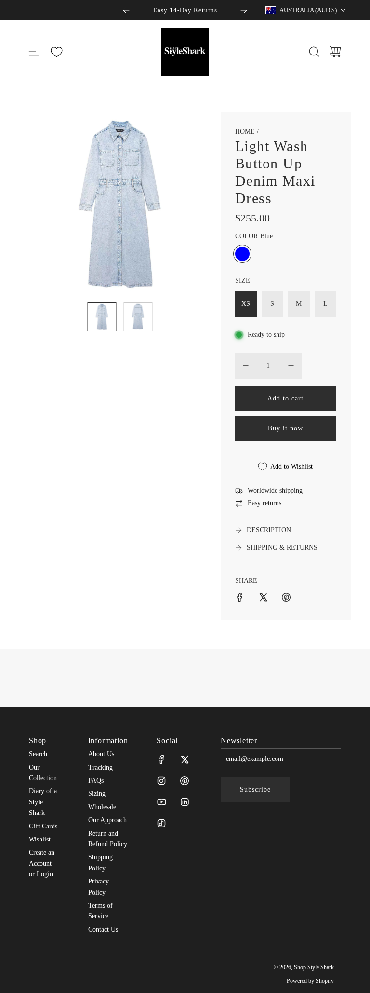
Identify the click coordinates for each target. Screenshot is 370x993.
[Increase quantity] (291, 365)
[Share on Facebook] (240, 599)
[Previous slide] (126, 10)
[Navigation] (34, 52)
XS (245, 303)
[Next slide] (243, 10)
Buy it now (285, 428)
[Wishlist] (56, 51)
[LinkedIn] (184, 802)
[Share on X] (263, 599)
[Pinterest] (184, 780)
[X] (184, 759)
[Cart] (335, 51)
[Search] (314, 51)
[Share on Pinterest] (286, 599)
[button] (52, 203)
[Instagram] (161, 780)
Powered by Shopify (310, 981)
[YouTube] (161, 802)
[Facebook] (161, 759)
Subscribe (255, 789)
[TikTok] (161, 823)
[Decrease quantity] (245, 365)
